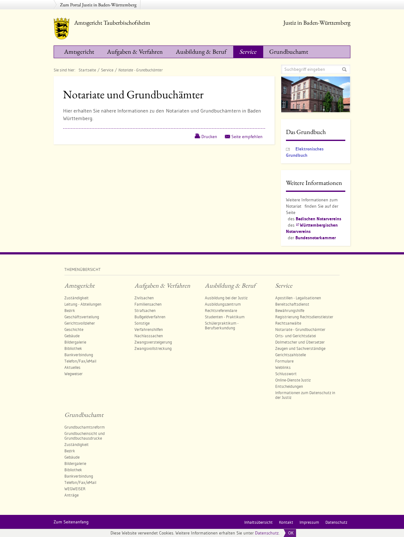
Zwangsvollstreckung (153, 348)
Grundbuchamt (288, 51)
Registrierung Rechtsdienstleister (304, 316)
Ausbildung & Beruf (201, 51)
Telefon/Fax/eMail (80, 360)
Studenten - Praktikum (225, 316)
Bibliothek (73, 348)
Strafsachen (145, 310)
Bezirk (69, 310)
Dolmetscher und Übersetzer (300, 342)
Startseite (87, 69)
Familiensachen (148, 304)
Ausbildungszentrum (223, 304)
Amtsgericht (79, 51)
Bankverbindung (78, 354)
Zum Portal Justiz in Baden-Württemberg (98, 5)
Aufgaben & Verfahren (135, 51)
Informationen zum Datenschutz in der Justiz (305, 395)
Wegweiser (73, 373)
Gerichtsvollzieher (79, 323)
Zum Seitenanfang (71, 522)
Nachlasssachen (148, 335)
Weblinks (283, 367)
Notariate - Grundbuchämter (300, 329)
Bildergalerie (75, 342)
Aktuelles (72, 367)
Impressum (309, 522)
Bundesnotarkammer (315, 238)
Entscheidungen (289, 386)
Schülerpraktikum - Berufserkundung (222, 325)
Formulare (284, 360)
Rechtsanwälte (288, 323)
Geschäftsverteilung (81, 316)
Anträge (71, 494)
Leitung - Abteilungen (82, 304)
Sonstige (142, 323)
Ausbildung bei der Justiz (226, 297)
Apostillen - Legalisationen (298, 297)
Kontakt (286, 522)
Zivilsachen (144, 297)
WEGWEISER (75, 488)
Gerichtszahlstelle (290, 354)
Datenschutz (267, 533)
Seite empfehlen (247, 136)
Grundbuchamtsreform (84, 427)
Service (247, 51)
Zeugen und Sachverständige (300, 348)
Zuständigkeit (76, 297)
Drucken (209, 136)
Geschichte (73, 329)
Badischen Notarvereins (318, 219)
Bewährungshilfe (289, 310)
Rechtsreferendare (221, 310)
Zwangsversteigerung (153, 342)
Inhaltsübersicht (258, 522)
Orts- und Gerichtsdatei (295, 335)
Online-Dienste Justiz (293, 379)
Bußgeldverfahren (149, 316)
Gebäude (72, 335)
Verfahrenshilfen (148, 329)
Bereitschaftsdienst (292, 304)
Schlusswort (286, 373)
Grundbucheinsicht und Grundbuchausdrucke (84, 436)
